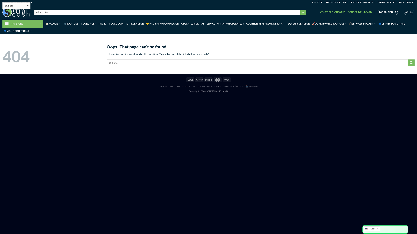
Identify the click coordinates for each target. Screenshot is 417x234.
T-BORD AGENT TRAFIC (93, 23)
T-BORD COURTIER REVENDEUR (126, 23)
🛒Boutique (71, 23)
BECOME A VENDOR (336, 2)
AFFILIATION (188, 86)
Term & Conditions (169, 86)
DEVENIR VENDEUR (299, 23)
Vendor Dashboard (360, 12)
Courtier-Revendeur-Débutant (266, 23)
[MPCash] (15, 12)
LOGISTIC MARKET (386, 2)
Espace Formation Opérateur (225, 23)
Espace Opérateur (234, 86)
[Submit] (303, 12)
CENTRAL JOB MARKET (361, 2)
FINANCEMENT (407, 2)
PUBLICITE (317, 2)
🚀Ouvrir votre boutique (328, 23)
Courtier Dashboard (332, 12)
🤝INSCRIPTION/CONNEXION (162, 23)
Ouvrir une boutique (209, 86)
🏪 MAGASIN (252, 86)
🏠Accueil (52, 23)
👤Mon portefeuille (16, 31)
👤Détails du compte (392, 23)
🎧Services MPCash (361, 23)
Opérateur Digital (192, 23)
